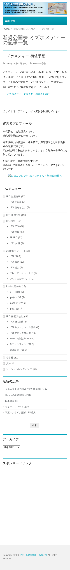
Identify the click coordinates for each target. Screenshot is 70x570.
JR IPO (13, 237)
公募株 (9, 357)
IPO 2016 (15, 226)
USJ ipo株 (15, 243)
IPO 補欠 (14, 267)
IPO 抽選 (14, 261)
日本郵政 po (11, 400)
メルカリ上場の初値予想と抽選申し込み (26, 389)
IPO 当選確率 (13, 196)
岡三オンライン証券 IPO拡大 (20, 412)
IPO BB (14, 256)
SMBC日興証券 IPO (20, 338)
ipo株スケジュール (16, 251)
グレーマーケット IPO (21, 273)
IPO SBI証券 (16, 321)
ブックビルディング (20, 278)
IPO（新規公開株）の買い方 (33, 555)
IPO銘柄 (10, 221)
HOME (6, 29)
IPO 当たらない (18, 207)
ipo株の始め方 (13, 286)
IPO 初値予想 (39, 63)
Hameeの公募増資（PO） (18, 395)
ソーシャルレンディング (19, 369)
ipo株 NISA (15, 297)
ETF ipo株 (15, 291)
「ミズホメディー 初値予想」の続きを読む (27, 94)
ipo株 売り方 (16, 303)
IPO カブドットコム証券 (23, 327)
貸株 (8, 363)
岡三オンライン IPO (20, 344)
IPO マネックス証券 (20, 333)
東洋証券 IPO (17, 350)
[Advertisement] (35, 504)
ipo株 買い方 (16, 308)
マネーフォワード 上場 (17, 406)
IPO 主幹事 (16, 202)
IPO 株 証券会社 (15, 316)
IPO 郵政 (14, 232)
